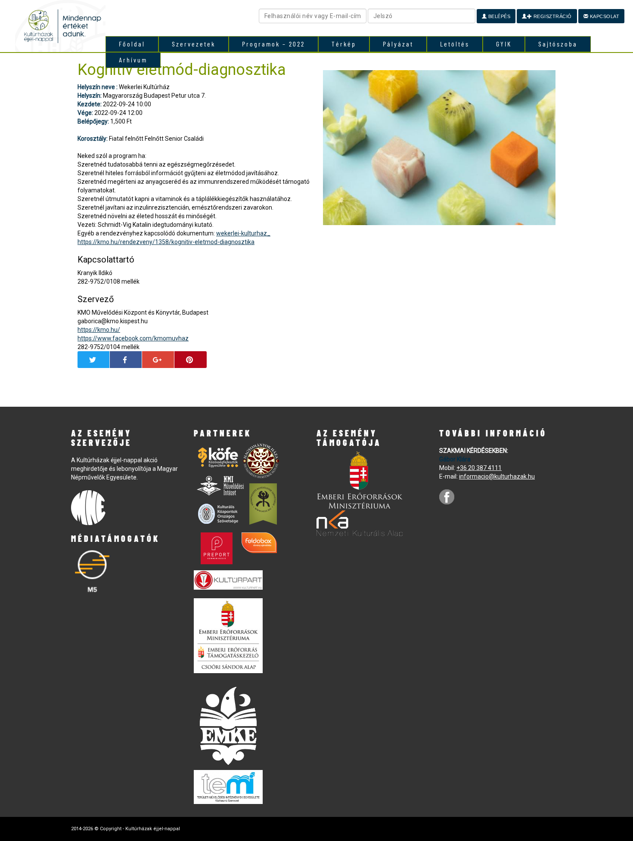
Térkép (344, 44)
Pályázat (398, 44)
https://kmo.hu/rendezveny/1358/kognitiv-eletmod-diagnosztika (166, 241)
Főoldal (132, 44)
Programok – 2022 (273, 44)
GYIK (504, 44)
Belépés (498, 16)
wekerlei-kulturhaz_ (243, 233)
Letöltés (454, 44)
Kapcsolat (603, 16)
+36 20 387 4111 (479, 467)
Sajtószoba (557, 44)
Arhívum (133, 60)
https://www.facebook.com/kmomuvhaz (133, 338)
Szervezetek (193, 44)
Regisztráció (552, 16)
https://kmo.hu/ (99, 329)
